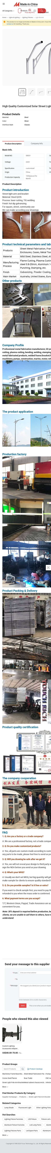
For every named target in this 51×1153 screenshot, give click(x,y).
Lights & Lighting (14, 17)
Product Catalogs (35, 1069)
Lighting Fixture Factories (13, 1119)
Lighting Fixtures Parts (12, 1130)
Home (4, 17)
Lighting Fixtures (27, 17)
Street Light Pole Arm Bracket (13, 1082)
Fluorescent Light (25, 1107)
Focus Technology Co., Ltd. (30, 1143)
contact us (10, 24)
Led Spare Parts (32, 1130)
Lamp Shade (9, 1107)
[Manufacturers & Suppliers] (25, 4)
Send (23, 1005)
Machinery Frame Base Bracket (13, 1074)
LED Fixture (32, 1119)
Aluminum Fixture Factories (14, 1125)
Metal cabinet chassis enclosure (35, 1082)
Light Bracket (39, 17)
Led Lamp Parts (35, 1125)
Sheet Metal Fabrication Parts (35, 1074)
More (4, 1135)
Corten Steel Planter (9, 1078)
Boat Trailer (28, 1078)
